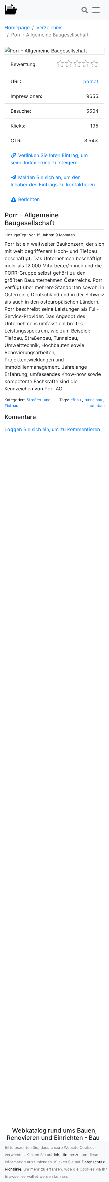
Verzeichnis (49, 27)
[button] (84, 10)
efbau (76, 400)
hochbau (96, 405)
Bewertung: (24, 64)
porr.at (90, 81)
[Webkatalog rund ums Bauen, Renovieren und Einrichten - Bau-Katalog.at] (11, 9)
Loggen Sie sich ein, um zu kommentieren (52, 429)
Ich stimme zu (66, 1154)
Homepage (17, 27)
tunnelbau (93, 400)
